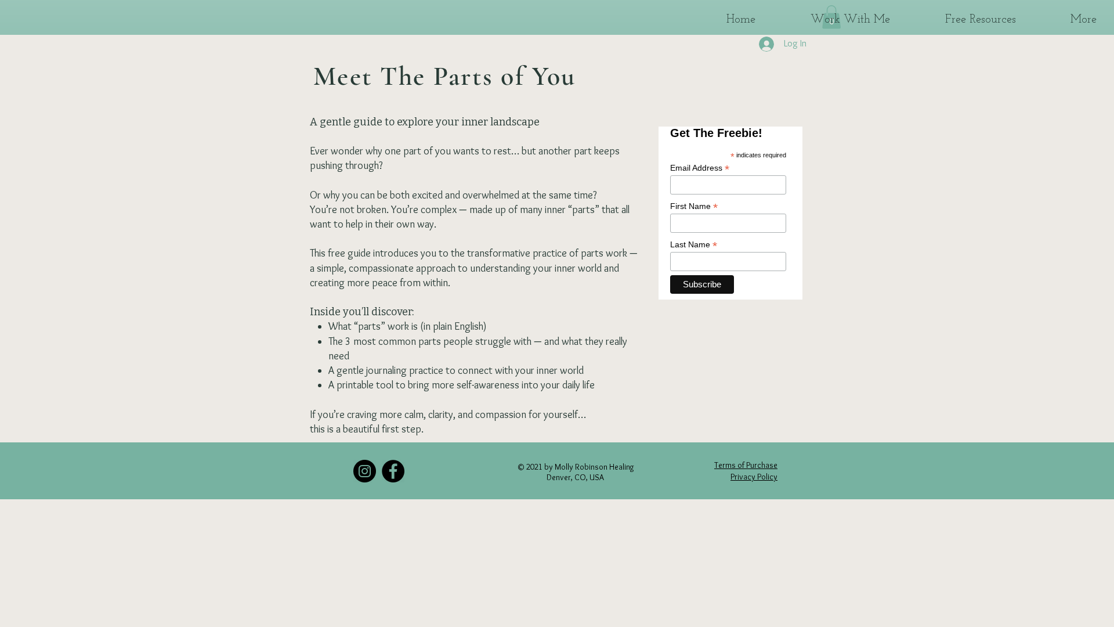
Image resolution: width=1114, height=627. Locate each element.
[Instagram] (364, 471)
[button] (828, 19)
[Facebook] (393, 471)
